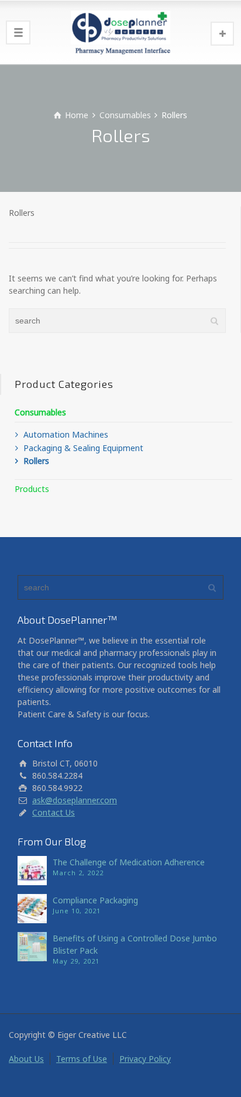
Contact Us (53, 812)
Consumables (40, 412)
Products (32, 488)
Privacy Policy (145, 1058)
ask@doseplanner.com (74, 800)
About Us (26, 1058)
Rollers (36, 460)
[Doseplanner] (120, 32)
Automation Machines (65, 434)
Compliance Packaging (95, 900)
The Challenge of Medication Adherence (129, 862)
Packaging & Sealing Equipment (83, 447)
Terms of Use (81, 1058)
